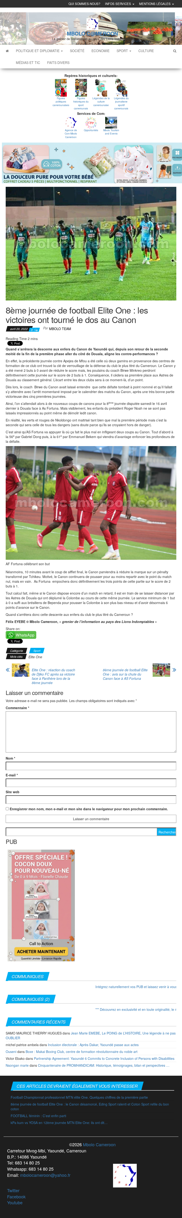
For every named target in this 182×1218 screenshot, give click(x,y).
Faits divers (58, 62)
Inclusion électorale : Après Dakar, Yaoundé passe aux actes (93, 1044)
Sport (123, 50)
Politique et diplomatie (38, 50)
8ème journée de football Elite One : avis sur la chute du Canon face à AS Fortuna (125, 674)
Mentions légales (155, 3)
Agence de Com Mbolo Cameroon (71, 134)
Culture (146, 50)
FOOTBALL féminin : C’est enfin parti (38, 1115)
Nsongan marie (17, 1065)
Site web (12, 791)
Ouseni (11, 1051)
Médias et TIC (28, 62)
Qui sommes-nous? (84, 3)
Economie (100, 50)
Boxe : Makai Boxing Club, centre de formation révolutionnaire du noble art (81, 1051)
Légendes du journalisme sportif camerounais (121, 103)
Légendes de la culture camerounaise (101, 102)
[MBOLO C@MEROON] (7, 51)
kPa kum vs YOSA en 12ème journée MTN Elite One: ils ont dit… (59, 1122)
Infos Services (118, 3)
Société (77, 50)
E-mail (12, 775)
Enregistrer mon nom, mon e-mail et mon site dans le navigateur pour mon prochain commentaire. (89, 808)
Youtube (15, 1202)
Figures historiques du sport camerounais (81, 103)
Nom (10, 758)
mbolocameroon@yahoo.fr (45, 1175)
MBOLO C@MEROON (92, 33)
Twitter (13, 1190)
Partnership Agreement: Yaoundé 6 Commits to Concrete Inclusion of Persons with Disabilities (104, 1058)
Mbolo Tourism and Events (111, 132)
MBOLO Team (60, 328)
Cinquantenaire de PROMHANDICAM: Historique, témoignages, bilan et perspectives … (103, 1065)
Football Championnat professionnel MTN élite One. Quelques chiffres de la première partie (79, 1097)
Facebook (16, 1196)
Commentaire (17, 707)
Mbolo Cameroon (99, 1144)
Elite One (35, 656)
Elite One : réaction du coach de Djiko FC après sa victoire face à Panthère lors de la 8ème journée (53, 676)
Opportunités (91, 130)
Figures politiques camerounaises (61, 102)
